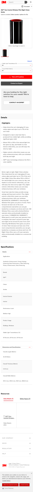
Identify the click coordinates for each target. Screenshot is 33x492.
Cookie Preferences (24, 465)
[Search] (26, 2)
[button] (8, 488)
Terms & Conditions (13, 465)
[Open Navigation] (30, 2)
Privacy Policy (16, 463)
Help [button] (4, 453)
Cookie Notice (6, 480)
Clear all (29, 61)
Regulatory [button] (7, 448)
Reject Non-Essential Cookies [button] (10, 484)
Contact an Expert (16, 102)
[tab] (8, 399)
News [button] (4, 443)
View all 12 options (18, 77)
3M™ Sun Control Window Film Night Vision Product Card (9, 417)
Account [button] (27, 6)
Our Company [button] (7, 438)
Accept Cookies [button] (24, 484)
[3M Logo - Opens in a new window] (3, 2)
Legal (10, 463)
